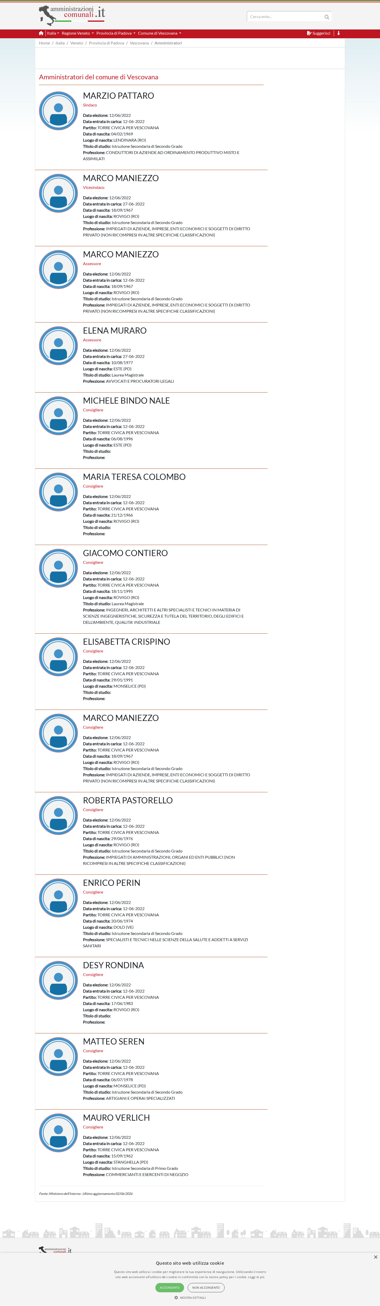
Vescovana (139, 42)
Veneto (76, 42)
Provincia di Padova (106, 42)
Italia (60, 42)
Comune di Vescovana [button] (158, 32)
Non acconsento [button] (206, 1287)
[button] (190, 1297)
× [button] (375, 1257)
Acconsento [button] (170, 1287)
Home (44, 42)
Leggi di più (256, 1277)
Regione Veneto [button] (76, 32)
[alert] (190, 1279)
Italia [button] (51, 32)
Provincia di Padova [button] (114, 32)
